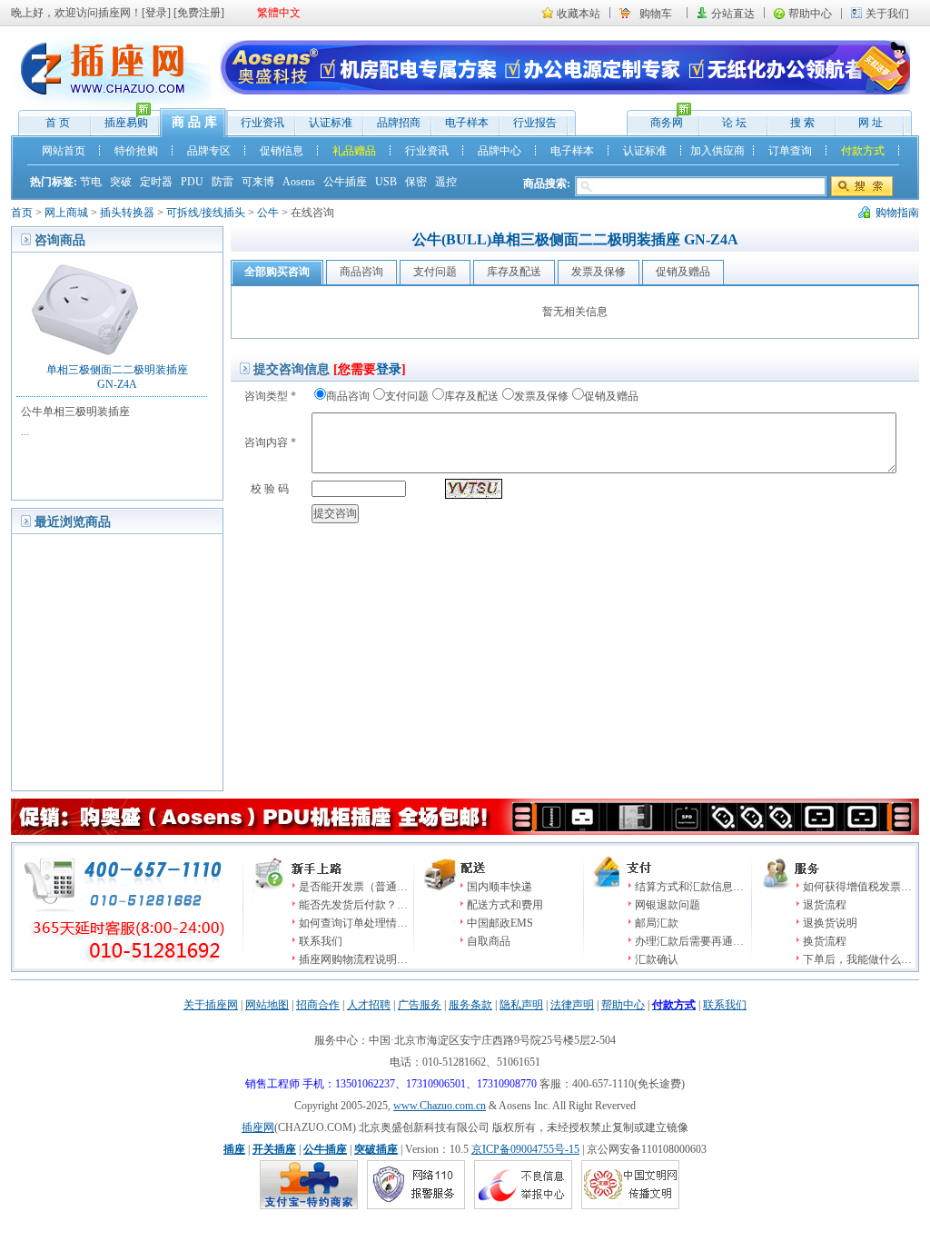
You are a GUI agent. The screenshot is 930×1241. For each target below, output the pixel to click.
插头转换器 (127, 212)
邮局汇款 (656, 923)
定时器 (156, 181)
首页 (22, 212)
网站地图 (267, 1004)
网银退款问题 (667, 904)
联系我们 (320, 941)
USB (386, 181)
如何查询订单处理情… (353, 923)
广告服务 (419, 1004)
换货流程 (824, 941)
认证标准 (330, 122)
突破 (121, 181)
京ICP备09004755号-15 (525, 1149)
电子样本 (467, 122)
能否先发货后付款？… (353, 904)
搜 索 (802, 122)
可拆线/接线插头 (205, 212)
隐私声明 (521, 1004)
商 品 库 (194, 122)
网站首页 (63, 150)
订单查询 (790, 150)
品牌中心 (499, 150)
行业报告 (535, 122)
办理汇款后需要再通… (689, 941)
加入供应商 (717, 150)
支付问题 (407, 396)
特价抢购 (136, 150)
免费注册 (199, 12)
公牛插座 (345, 181)
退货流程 (824, 904)
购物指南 (897, 212)
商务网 (657, 120)
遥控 (446, 181)
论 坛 (734, 122)
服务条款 (470, 1004)
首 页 (57, 122)
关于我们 (887, 13)
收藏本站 (578, 13)
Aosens (298, 181)
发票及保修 (541, 396)
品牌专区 (209, 150)
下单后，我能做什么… (857, 959)
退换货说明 (830, 923)
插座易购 (120, 120)
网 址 (870, 122)
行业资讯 (262, 122)
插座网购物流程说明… (353, 959)
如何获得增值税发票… (857, 886)
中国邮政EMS (500, 923)
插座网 (258, 1127)
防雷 (222, 181)
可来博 (258, 181)
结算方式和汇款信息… (689, 886)
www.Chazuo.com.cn (439, 1105)
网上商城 (66, 212)
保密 (416, 181)
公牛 (268, 212)
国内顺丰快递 (499, 886)
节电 (91, 181)
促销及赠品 (611, 396)
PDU (192, 181)
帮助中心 (810, 13)
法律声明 (572, 1004)
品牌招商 (398, 122)
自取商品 (488, 941)
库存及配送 (471, 396)
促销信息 (281, 150)
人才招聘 (369, 1004)
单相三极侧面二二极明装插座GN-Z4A (117, 377)
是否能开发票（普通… (353, 886)
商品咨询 (348, 396)
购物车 (655, 13)
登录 (156, 12)
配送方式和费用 (505, 904)
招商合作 (318, 1004)
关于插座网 (210, 1004)
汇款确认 (656, 959)
